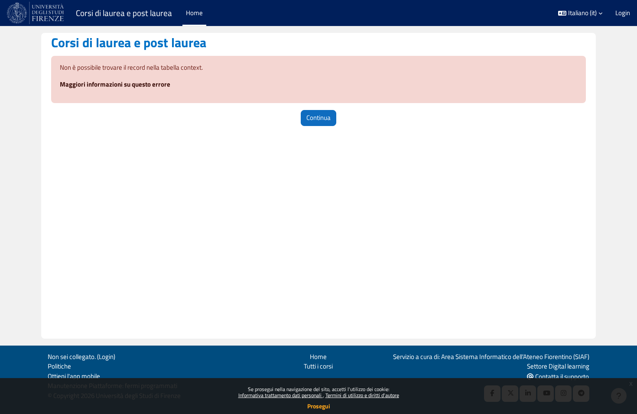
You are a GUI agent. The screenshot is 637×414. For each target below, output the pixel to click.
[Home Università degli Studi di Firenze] (36, 13)
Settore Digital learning (558, 366)
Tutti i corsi (318, 366)
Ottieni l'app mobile (74, 376)
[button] (580, 13)
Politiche (59, 366)
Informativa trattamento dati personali (280, 395)
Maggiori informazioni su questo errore (115, 84)
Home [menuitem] (194, 13)
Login (622, 13)
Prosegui (318, 406)
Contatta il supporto (561, 377)
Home (318, 357)
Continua (318, 118)
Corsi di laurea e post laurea (124, 13)
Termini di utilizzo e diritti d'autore (362, 395)
